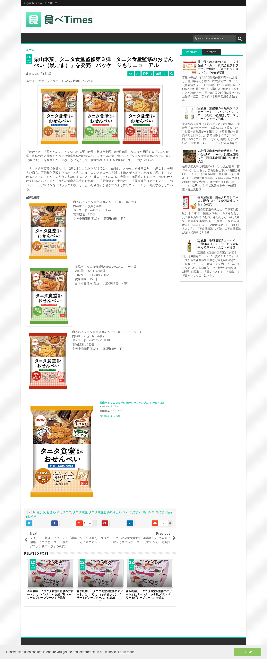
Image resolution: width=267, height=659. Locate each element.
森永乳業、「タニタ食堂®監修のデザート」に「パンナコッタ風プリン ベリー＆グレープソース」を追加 (50, 594)
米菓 (33, 516)
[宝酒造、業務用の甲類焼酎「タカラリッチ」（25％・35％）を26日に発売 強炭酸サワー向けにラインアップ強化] (189, 113)
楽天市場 (115, 415)
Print (149, 73)
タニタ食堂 (80, 512)
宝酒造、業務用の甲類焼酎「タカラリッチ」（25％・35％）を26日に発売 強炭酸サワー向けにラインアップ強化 (218, 114)
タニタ (67, 512)
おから (40, 512)
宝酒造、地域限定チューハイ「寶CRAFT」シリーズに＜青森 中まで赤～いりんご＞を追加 (218, 244)
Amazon (104, 415)
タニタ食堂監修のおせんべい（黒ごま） (115, 512)
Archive (211, 51)
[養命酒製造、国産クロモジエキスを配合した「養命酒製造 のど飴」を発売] (189, 202)
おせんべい (54, 512)
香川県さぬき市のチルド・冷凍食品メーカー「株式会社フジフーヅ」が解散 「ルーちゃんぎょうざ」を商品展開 (217, 67)
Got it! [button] (248, 652)
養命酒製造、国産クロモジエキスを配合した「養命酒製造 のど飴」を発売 (218, 201)
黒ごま (160, 512)
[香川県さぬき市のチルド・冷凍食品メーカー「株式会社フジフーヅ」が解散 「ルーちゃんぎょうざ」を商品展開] (189, 67)
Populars (191, 51)
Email (162, 73)
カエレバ (115, 406)
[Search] (240, 38)
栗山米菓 (149, 512)
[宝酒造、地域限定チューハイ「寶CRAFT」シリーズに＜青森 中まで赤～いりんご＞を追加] (189, 245)
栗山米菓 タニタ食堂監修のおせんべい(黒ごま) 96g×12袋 (132, 402)
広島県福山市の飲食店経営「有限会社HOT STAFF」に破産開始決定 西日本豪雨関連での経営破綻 (218, 156)
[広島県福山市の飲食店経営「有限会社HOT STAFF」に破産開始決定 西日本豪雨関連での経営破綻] (189, 156)
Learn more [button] (126, 652)
